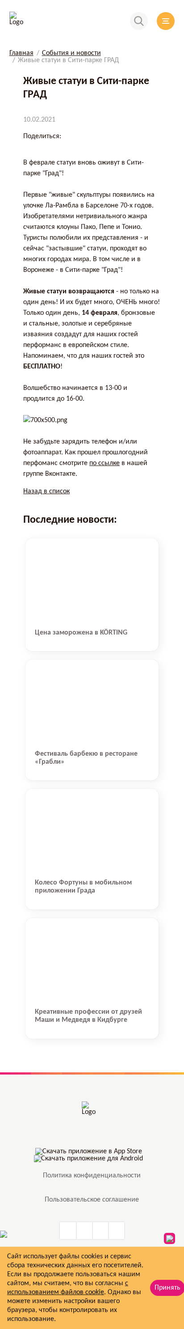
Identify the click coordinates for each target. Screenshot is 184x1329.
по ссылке (104, 463)
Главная (21, 53)
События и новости (71, 53)
